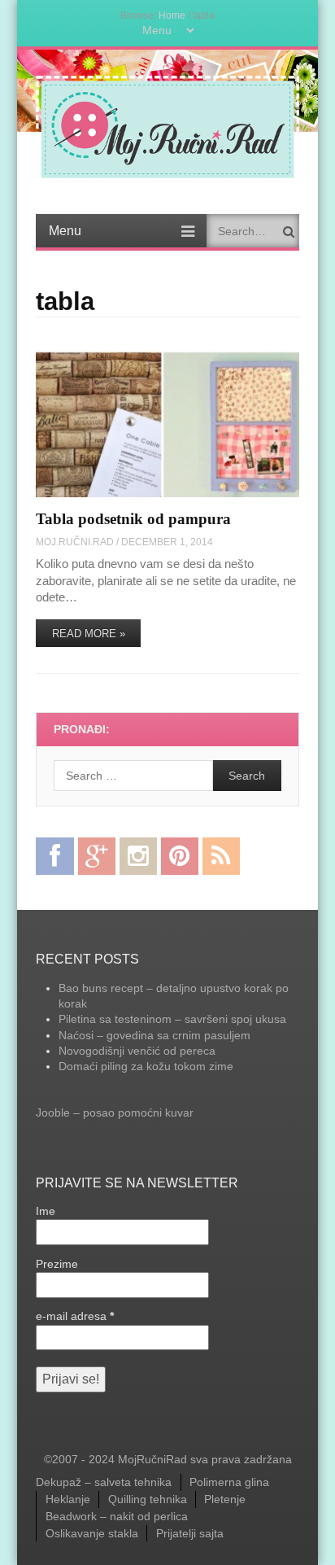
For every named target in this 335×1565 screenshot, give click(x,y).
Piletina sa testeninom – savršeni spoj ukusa (172, 1018)
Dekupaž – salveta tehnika (104, 1481)
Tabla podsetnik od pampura (133, 518)
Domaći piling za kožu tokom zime (146, 1066)
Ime (45, 1210)
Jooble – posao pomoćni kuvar (115, 1112)
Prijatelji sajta (190, 1533)
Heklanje (68, 1499)
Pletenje (225, 1499)
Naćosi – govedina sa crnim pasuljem (154, 1035)
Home (172, 15)
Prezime (57, 1263)
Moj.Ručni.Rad (75, 541)
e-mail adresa (75, 1315)
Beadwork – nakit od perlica (117, 1516)
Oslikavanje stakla (92, 1533)
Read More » (88, 633)
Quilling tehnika (147, 1499)
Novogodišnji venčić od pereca (137, 1050)
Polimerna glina (229, 1481)
